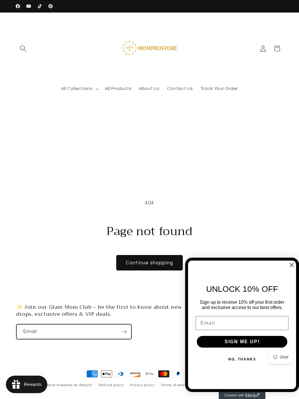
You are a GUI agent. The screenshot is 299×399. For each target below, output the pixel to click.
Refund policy (111, 385)
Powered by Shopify (74, 385)
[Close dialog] (291, 265)
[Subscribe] (124, 332)
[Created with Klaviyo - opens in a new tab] (242, 395)
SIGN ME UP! (242, 341)
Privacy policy (142, 385)
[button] (23, 48)
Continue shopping (149, 262)
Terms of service (175, 385)
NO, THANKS (242, 359)
